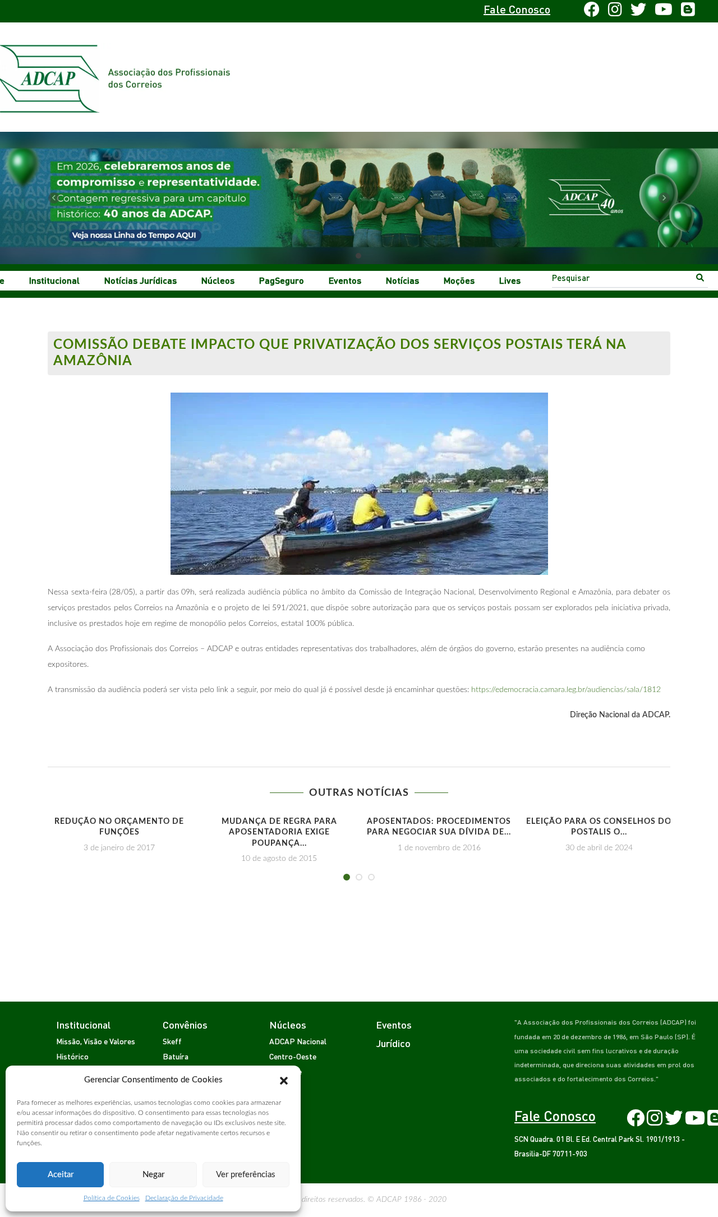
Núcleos (217, 280)
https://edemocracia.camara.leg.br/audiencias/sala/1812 (566, 690)
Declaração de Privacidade (184, 1198)
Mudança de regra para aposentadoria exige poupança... (279, 832)
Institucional (54, 280)
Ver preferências (245, 1174)
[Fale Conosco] (82, 11)
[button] (283, 1080)
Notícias (402, 280)
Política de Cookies (112, 1198)
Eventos (345, 280)
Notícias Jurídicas (140, 280)
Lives (510, 280)
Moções (459, 280)
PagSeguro (281, 280)
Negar (153, 1174)
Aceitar (60, 1174)
